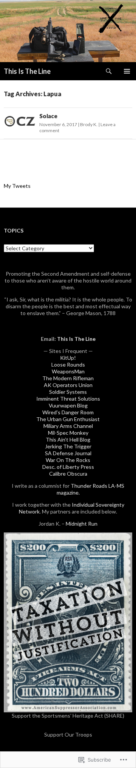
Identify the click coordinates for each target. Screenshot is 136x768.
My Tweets (17, 186)
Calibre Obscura (68, 473)
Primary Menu (127, 71)
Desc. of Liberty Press (68, 467)
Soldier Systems (68, 392)
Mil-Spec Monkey (68, 432)
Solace (48, 115)
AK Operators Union (68, 385)
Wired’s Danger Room (68, 412)
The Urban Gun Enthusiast (68, 419)
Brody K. (88, 124)
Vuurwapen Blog (68, 405)
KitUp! (68, 357)
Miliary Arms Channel (68, 426)
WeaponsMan (68, 371)
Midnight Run (81, 523)
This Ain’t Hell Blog (68, 439)
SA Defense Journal (68, 453)
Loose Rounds (68, 364)
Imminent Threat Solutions (68, 398)
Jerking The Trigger (68, 446)
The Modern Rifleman (68, 378)
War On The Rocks (68, 460)
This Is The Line (27, 71)
